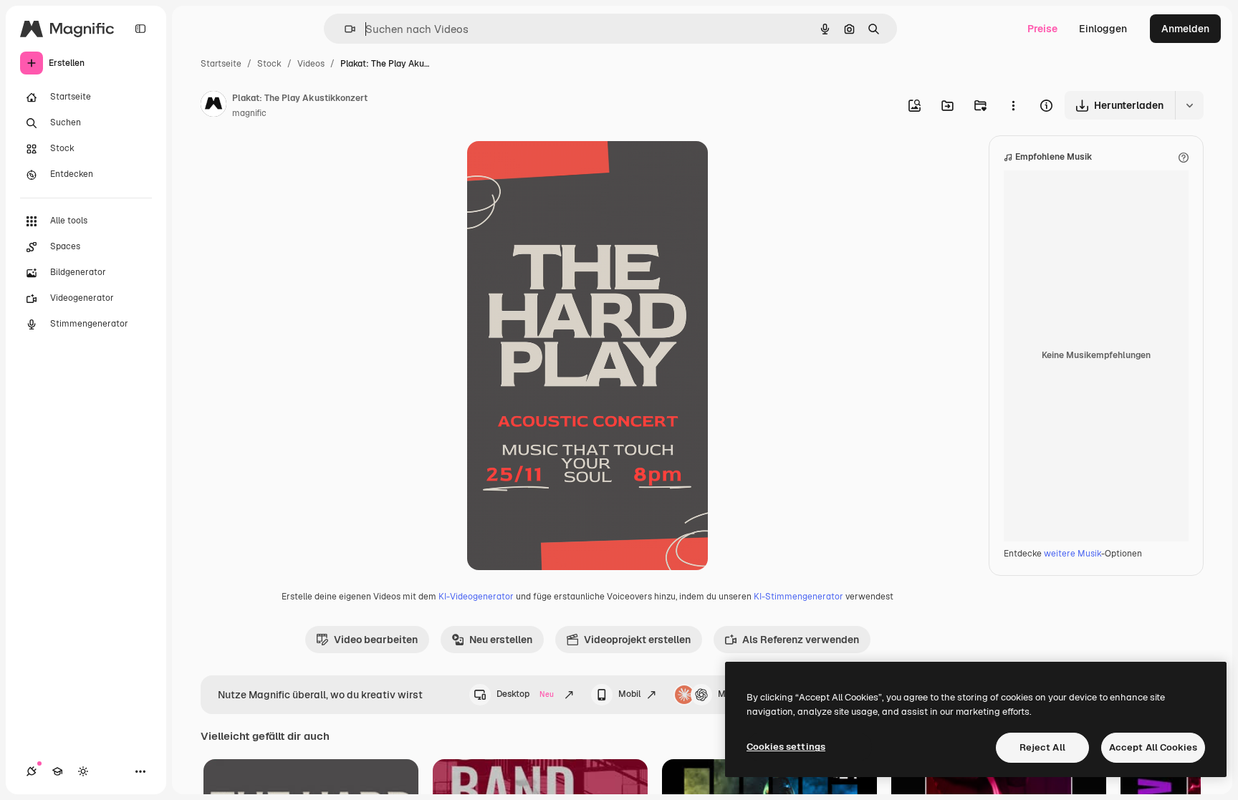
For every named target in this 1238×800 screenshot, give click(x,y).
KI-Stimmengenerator (798, 596)
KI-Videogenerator (476, 596)
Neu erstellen (500, 639)
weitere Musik (1072, 553)
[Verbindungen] (31, 771)
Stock (269, 63)
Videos (311, 63)
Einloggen (1103, 28)
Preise (1042, 28)
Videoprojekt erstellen (637, 639)
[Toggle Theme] (83, 771)
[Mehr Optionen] (1013, 105)
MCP (728, 694)
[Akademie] (57, 771)
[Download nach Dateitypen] (1189, 105)
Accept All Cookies (1153, 747)
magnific (249, 113)
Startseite (221, 63)
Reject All (1042, 747)
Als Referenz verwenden (800, 639)
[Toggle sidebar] (140, 28)
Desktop (525, 694)
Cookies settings (786, 747)
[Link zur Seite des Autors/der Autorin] (213, 106)
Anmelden (1185, 28)
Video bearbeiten (376, 639)
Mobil (629, 694)
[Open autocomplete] (344, 29)
